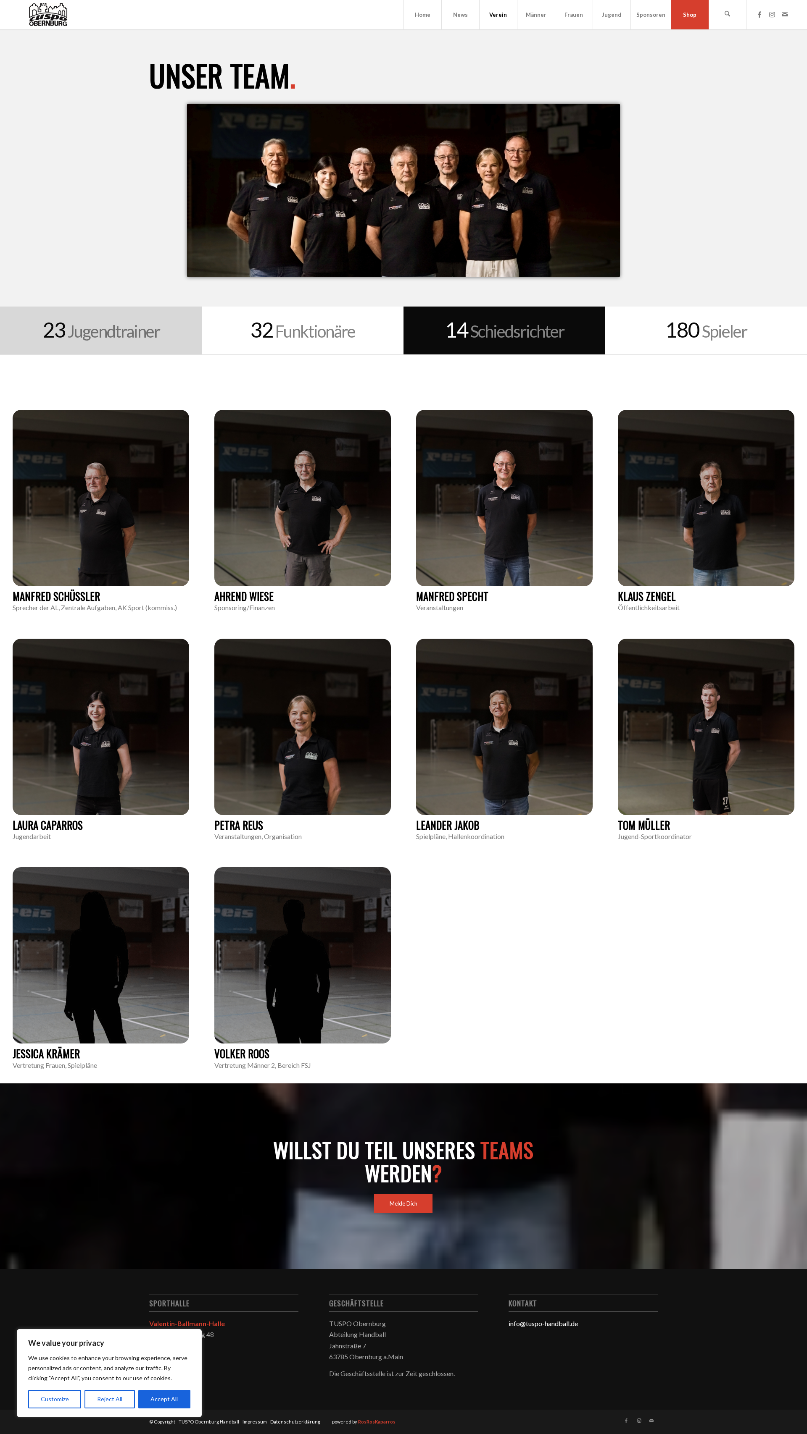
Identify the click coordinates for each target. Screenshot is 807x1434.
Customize (55, 1399)
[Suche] (727, 14)
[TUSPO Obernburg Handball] (48, 14)
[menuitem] (422, 14)
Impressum (255, 1421)
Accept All (164, 1399)
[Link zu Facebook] (759, 14)
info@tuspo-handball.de (543, 1323)
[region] (109, 1373)
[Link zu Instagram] (772, 14)
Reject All (109, 1399)
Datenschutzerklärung (295, 1421)
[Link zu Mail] (784, 14)
